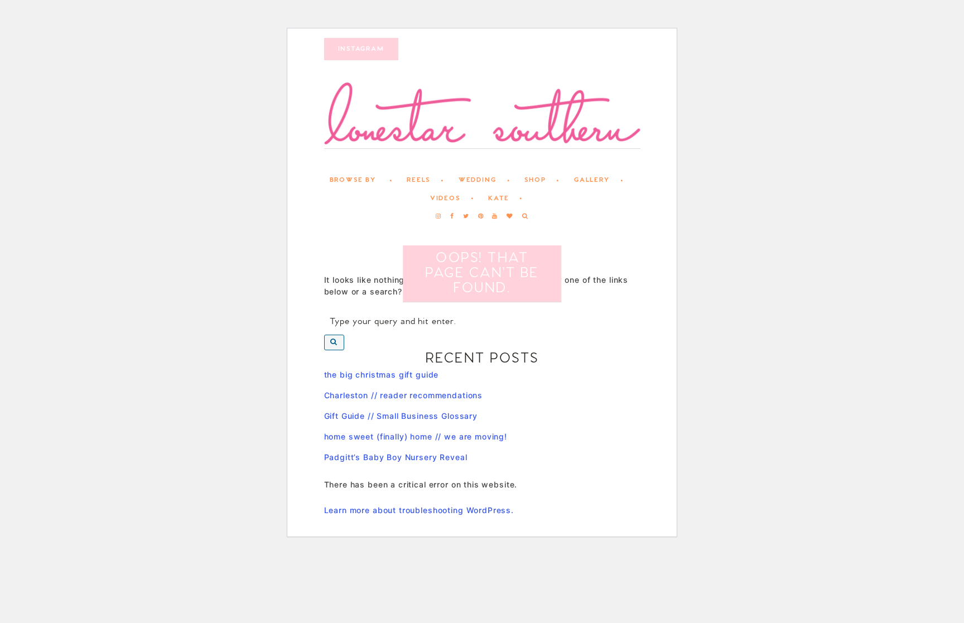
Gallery (592, 180)
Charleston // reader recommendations (403, 395)
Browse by (353, 180)
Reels (418, 180)
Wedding (478, 180)
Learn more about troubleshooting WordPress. (419, 510)
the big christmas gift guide (381, 374)
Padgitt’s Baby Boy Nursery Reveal (395, 457)
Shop (535, 180)
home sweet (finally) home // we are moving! (416, 436)
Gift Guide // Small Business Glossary (401, 416)
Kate (498, 198)
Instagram (361, 49)
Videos (445, 198)
